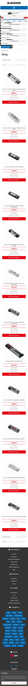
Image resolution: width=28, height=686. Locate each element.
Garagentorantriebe (18, 615)
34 (16, 64)
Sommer (14, 627)
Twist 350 (20, 633)
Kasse (14, 583)
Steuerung (20, 630)
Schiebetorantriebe (7, 624)
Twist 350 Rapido (8, 636)
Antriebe (19, 612)
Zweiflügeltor (20, 645)
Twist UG (11, 639)
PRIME (8, 621)
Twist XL (17, 639)
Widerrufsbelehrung (14, 567)
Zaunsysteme (14, 598)
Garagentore (5, 618)
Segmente (22, 624)
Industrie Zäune (14, 600)
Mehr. (2, 680)
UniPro (22, 639)
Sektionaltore (8, 627)
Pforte (18, 618)
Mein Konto (14, 578)
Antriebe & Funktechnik (14, 603)
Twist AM (15, 636)
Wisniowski (12, 642)
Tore (14, 595)
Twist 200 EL (14, 633)
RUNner (13, 621)
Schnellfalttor (15, 624)
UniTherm (5, 642)
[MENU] (14, 7)
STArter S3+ (14, 630)
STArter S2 (7, 630)
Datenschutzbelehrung (14, 559)
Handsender (12, 618)
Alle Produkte (14, 592)
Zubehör (14, 645)
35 (19, 64)
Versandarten (14, 562)
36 (21, 64)
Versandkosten (15, 97)
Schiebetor (19, 621)
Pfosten (23, 618)
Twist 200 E (8, 633)
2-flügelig (14, 612)
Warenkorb (14, 581)
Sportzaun (20, 627)
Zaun (17, 642)
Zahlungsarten (14, 564)
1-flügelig (8, 612)
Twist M (21, 636)
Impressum (14, 556)
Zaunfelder (23, 642)
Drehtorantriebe (9, 615)
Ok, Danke (14, 683)
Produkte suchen (6, 46)
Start (4, 50)
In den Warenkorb (15, 102)
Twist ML (5, 639)
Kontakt (14, 554)
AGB (14, 569)
